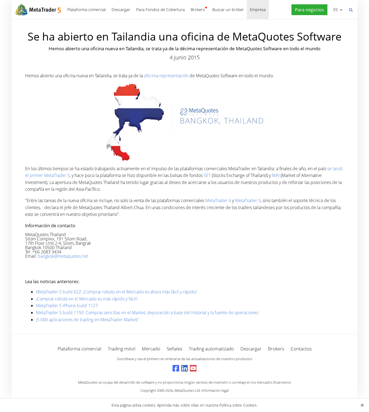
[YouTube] (193, 368)
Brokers (198, 9)
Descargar (121, 9)
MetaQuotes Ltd (187, 390)
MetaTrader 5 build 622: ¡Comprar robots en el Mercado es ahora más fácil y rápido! (116, 292)
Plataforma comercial (86, 9)
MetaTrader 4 (218, 200)
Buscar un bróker (228, 9)
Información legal (215, 390)
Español (334, 9)
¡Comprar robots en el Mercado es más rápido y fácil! (86, 299)
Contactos (301, 349)
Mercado (151, 349)
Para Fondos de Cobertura (160, 9)
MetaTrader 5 (248, 200)
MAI (276, 175)
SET (207, 175)
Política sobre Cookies (238, 405)
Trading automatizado (211, 349)
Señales (174, 349)
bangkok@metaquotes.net (63, 256)
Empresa (258, 9)
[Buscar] (351, 9)
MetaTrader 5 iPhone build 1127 (67, 306)
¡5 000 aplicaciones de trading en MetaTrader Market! (87, 320)
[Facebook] (176, 368)
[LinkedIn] (184, 368)
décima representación (166, 76)
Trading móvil (121, 349)
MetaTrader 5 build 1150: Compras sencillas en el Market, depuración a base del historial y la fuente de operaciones (147, 313)
